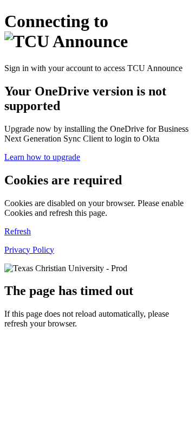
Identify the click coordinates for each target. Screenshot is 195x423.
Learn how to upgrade (42, 157)
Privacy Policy (29, 249)
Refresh (17, 231)
